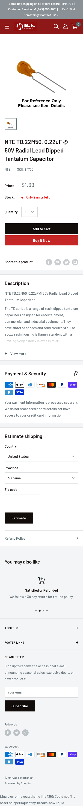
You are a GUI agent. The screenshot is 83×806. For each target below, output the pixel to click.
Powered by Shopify (18, 783)
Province (11, 468)
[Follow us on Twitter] (16, 732)
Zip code (11, 489)
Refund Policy (15, 538)
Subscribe (20, 706)
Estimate (19, 518)
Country (11, 446)
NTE (7, 169)
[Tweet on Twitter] (66, 261)
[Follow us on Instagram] (25, 732)
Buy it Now (41, 240)
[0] (74, 26)
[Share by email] (75, 261)
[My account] (65, 26)
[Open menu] (7, 27)
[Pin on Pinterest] (57, 261)
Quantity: (12, 212)
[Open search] (56, 26)
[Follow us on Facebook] (8, 732)
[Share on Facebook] (49, 261)
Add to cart (41, 229)
